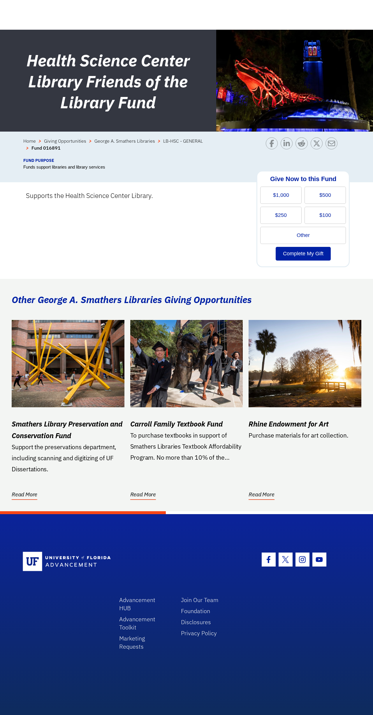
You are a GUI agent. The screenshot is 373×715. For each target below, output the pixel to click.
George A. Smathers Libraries (124, 141)
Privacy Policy (199, 633)
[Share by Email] (333, 147)
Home (29, 141)
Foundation (195, 611)
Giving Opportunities (65, 141)
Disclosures (196, 622)
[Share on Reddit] (302, 147)
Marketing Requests (132, 642)
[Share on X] (318, 147)
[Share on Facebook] (273, 147)
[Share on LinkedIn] (288, 147)
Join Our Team (200, 600)
